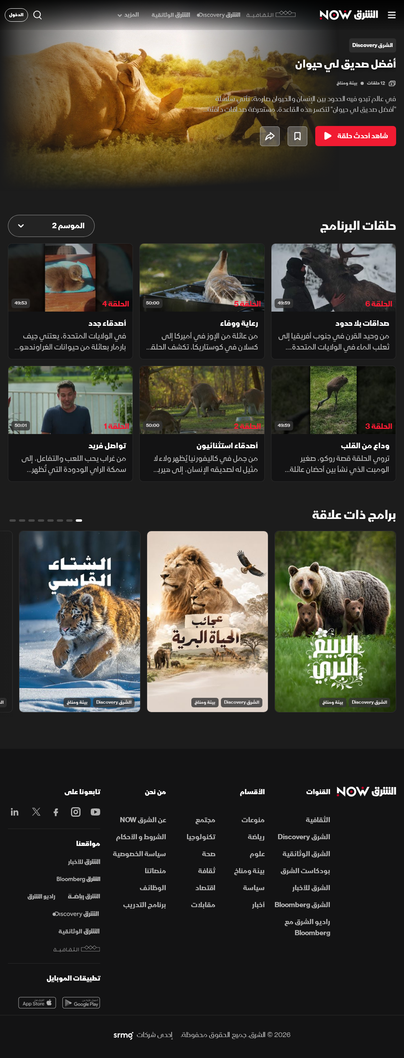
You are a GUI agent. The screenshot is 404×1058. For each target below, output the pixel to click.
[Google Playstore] (81, 1003)
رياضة (256, 837)
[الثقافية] (271, 15)
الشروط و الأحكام (141, 837)
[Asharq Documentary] (79, 931)
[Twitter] (34, 812)
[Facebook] (54, 812)
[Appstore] (37, 1003)
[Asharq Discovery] (75, 914)
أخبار (258, 905)
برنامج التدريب (144, 905)
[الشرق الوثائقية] (171, 15)
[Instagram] (73, 812)
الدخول (16, 15)
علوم (257, 854)
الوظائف (153, 888)
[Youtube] (93, 812)
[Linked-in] (14, 813)
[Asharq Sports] (84, 897)
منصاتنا (155, 871)
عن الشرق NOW (143, 820)
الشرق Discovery (369, 702)
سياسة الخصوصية (139, 854)
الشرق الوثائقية (306, 854)
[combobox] (51, 226)
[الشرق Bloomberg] (78, 879)
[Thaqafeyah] (77, 948)
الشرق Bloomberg (302, 905)
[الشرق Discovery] (218, 15)
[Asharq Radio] (41, 897)
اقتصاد (205, 888)
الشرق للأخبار (311, 888)
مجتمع (205, 820)
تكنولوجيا (201, 837)
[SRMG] (123, 1035)
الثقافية (318, 820)
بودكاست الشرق (305, 871)
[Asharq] (84, 862)
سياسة (254, 888)
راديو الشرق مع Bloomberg (307, 927)
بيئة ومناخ (347, 83)
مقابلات (203, 905)
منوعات (253, 820)
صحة (208, 854)
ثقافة (206, 871)
